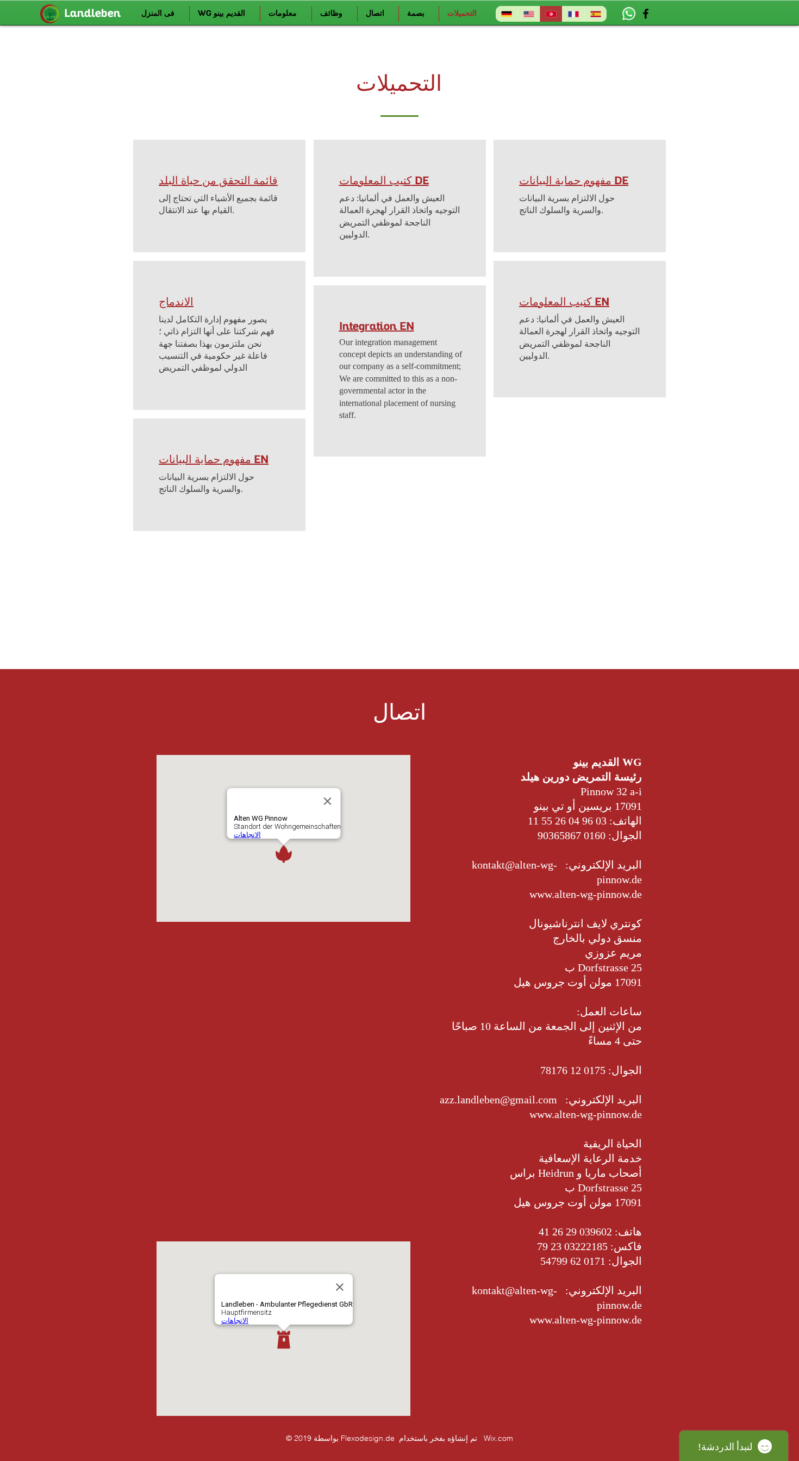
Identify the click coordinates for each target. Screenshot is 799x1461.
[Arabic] (551, 14)
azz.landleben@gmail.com (498, 1100)
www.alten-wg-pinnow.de (585, 894)
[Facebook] (645, 13)
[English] (528, 14)
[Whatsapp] (628, 13)
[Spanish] (595, 14)
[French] (573, 14)
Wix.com (498, 1438)
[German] (506, 14)
